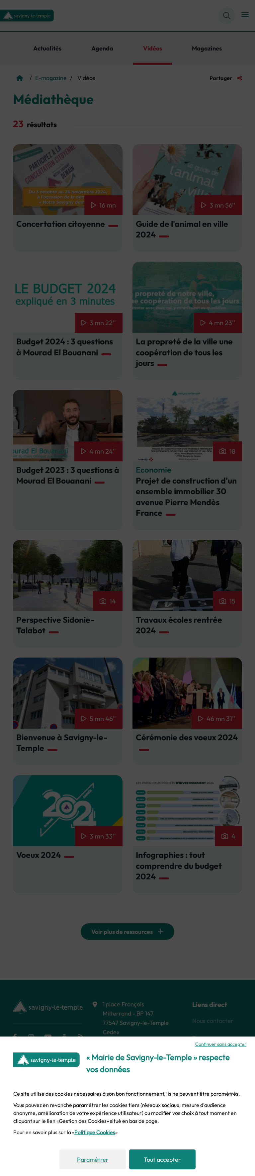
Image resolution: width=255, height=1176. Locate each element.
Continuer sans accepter (220, 1044)
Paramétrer (93, 1159)
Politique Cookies (94, 1132)
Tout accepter (162, 1159)
